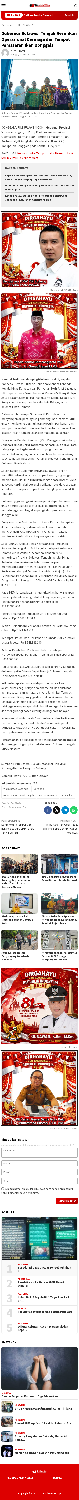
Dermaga (39, 789)
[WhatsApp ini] (74, 810)
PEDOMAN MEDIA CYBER (20, 1477)
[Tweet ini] (56, 810)
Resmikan (67, 795)
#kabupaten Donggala (15, 789)
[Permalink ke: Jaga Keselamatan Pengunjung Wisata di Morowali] (19, 940)
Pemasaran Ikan (48, 795)
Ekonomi (22, 1308)
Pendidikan (24, 1279)
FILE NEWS (23, 1264)
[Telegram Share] (65, 810)
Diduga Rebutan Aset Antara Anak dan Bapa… (43, 1328)
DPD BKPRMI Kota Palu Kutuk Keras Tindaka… (44, 1408)
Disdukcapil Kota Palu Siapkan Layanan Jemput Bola (17, 919)
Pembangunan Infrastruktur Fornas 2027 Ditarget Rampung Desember (59, 956)
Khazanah (6, 1393)
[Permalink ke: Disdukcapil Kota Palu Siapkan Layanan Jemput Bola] (19, 903)
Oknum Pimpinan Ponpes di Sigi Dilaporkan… (30, 1396)
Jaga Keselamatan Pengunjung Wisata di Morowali (15, 956)
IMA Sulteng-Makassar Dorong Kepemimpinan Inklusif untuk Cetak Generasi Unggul (15, 882)
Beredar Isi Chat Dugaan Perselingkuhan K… (44, 1269)
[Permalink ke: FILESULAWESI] (5, 52)
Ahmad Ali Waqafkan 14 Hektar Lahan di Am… (44, 1423)
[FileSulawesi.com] (39, 5)
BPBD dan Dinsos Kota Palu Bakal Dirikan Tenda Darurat (59, 878)
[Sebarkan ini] (48, 810)
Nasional (23, 1294)
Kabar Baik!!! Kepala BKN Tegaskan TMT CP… (43, 1298)
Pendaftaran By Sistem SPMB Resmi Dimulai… (41, 1284)
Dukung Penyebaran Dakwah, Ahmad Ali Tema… (41, 1438)
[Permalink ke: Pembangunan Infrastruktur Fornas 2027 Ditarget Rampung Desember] (59, 940)
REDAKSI (58, 1477)
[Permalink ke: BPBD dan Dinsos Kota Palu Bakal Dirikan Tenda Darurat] (59, 864)
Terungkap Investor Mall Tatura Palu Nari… (46, 1312)
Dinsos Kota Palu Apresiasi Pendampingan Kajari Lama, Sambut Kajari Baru (59, 919)
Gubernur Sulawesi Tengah (18, 795)
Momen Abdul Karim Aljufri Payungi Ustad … (43, 1453)
